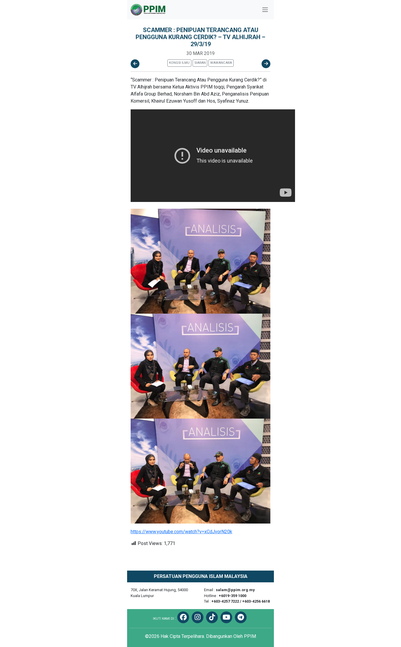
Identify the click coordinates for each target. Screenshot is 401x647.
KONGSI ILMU (179, 63)
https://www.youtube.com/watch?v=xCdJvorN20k (181, 531)
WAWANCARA (221, 63)
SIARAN (200, 63)
